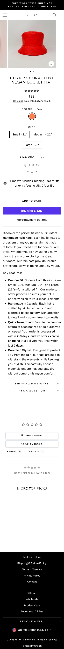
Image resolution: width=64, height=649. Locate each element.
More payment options (32, 219)
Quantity (32, 165)
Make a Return (32, 557)
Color (32, 109)
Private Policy (32, 575)
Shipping (18, 101)
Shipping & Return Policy (32, 563)
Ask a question (32, 390)
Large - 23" (32, 145)
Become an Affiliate (32, 611)
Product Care (32, 605)
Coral (32, 116)
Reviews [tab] (12, 451)
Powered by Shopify (32, 646)
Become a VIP (31, 621)
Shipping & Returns (32, 383)
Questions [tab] (33, 451)
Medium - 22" (42, 134)
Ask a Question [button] (33, 443)
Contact (32, 581)
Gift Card (32, 593)
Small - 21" (19, 134)
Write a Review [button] (33, 435)
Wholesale (32, 599)
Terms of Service (32, 569)
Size (31, 127)
